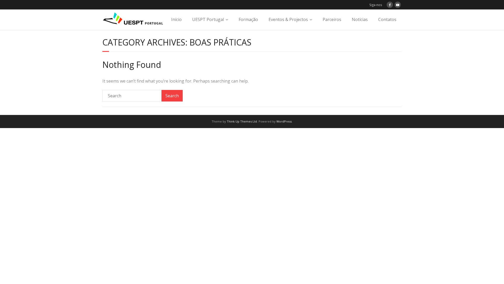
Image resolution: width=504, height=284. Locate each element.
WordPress (284, 121)
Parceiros (332, 19)
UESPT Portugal (208, 19)
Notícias (360, 19)
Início (176, 19)
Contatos (387, 19)
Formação (248, 19)
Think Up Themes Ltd (242, 121)
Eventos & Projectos (288, 19)
